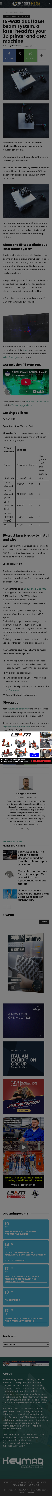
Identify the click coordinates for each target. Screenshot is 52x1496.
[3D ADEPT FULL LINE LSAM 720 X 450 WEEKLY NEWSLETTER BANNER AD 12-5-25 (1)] (26, 763)
